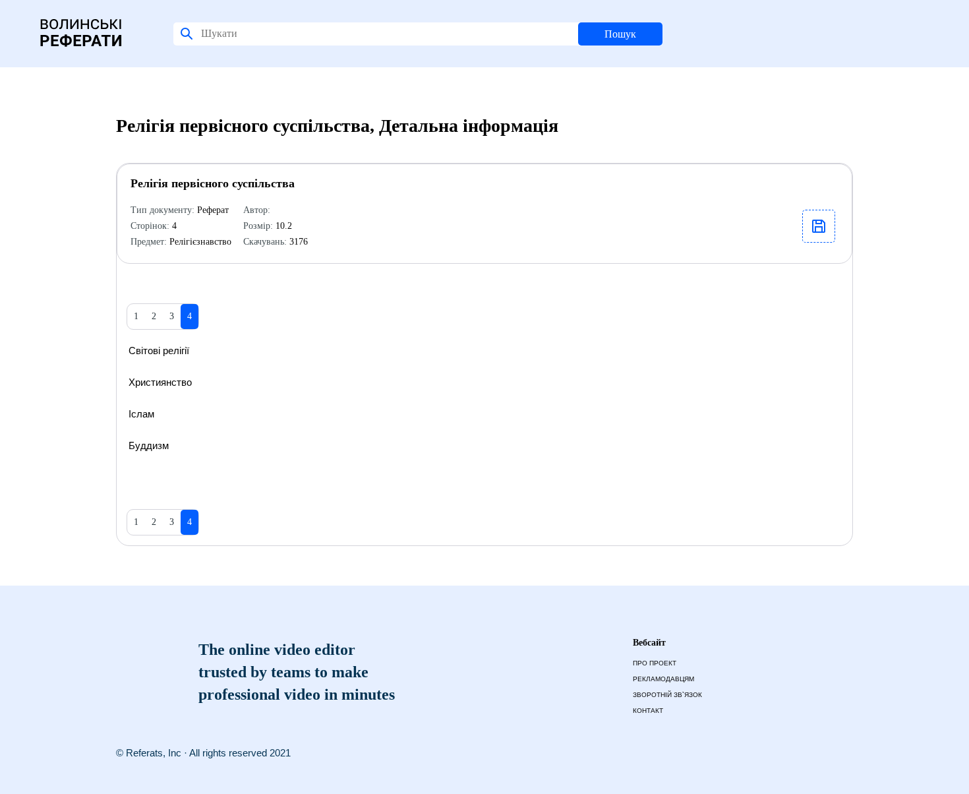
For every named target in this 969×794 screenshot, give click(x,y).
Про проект (654, 663)
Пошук (620, 34)
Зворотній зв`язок (667, 694)
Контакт (648, 710)
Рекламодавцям (663, 679)
